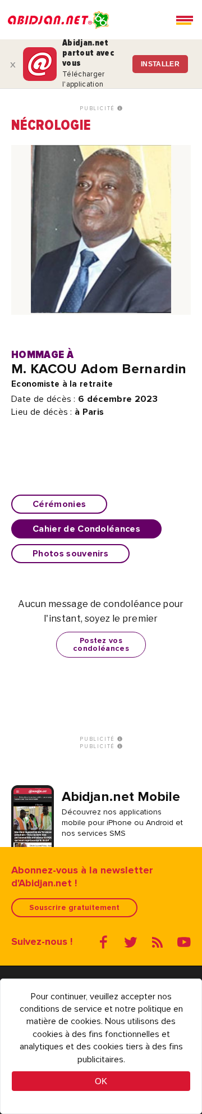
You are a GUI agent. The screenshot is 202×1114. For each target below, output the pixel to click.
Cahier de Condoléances (86, 529)
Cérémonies (59, 504)
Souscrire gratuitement (74, 907)
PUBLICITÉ (98, 108)
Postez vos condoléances (101, 644)
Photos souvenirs (70, 553)
